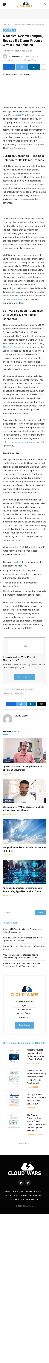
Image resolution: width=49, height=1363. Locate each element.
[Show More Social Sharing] (43, 67)
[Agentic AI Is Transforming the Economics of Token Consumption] (24, 750)
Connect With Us (24, 677)
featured (8, 694)
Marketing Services (31, 1195)
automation (17, 299)
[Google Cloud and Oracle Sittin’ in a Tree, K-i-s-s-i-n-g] (24, 831)
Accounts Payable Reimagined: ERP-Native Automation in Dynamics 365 (35, 1054)
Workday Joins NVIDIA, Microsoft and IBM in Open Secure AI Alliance (23, 808)
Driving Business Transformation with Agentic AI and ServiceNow (36, 1099)
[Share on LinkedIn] (34, 67)
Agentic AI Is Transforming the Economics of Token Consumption (24, 768)
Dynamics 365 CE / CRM (22, 689)
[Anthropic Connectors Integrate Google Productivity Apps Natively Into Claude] (24, 872)
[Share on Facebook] (9, 67)
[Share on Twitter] (22, 67)
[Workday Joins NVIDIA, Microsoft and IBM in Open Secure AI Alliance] (24, 791)
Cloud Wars (15, 56)
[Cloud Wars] (24, 4)
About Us (18, 1191)
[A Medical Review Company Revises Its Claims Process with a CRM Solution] (24, 87)
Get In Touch (11, 1195)
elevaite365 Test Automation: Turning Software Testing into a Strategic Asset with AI (36, 1077)
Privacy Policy (33, 1191)
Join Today (24, 1025)
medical (18, 694)
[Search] (44, 4)
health (16, 562)
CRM (21, 115)
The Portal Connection (14, 347)
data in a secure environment (17, 442)
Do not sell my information (24, 1199)
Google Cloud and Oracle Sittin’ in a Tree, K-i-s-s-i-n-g (24, 849)
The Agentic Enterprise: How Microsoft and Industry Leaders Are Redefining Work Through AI (36, 1122)
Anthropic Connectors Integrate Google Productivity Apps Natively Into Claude (22, 889)
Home (5, 25)
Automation (9, 30)
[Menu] (4, 4)
